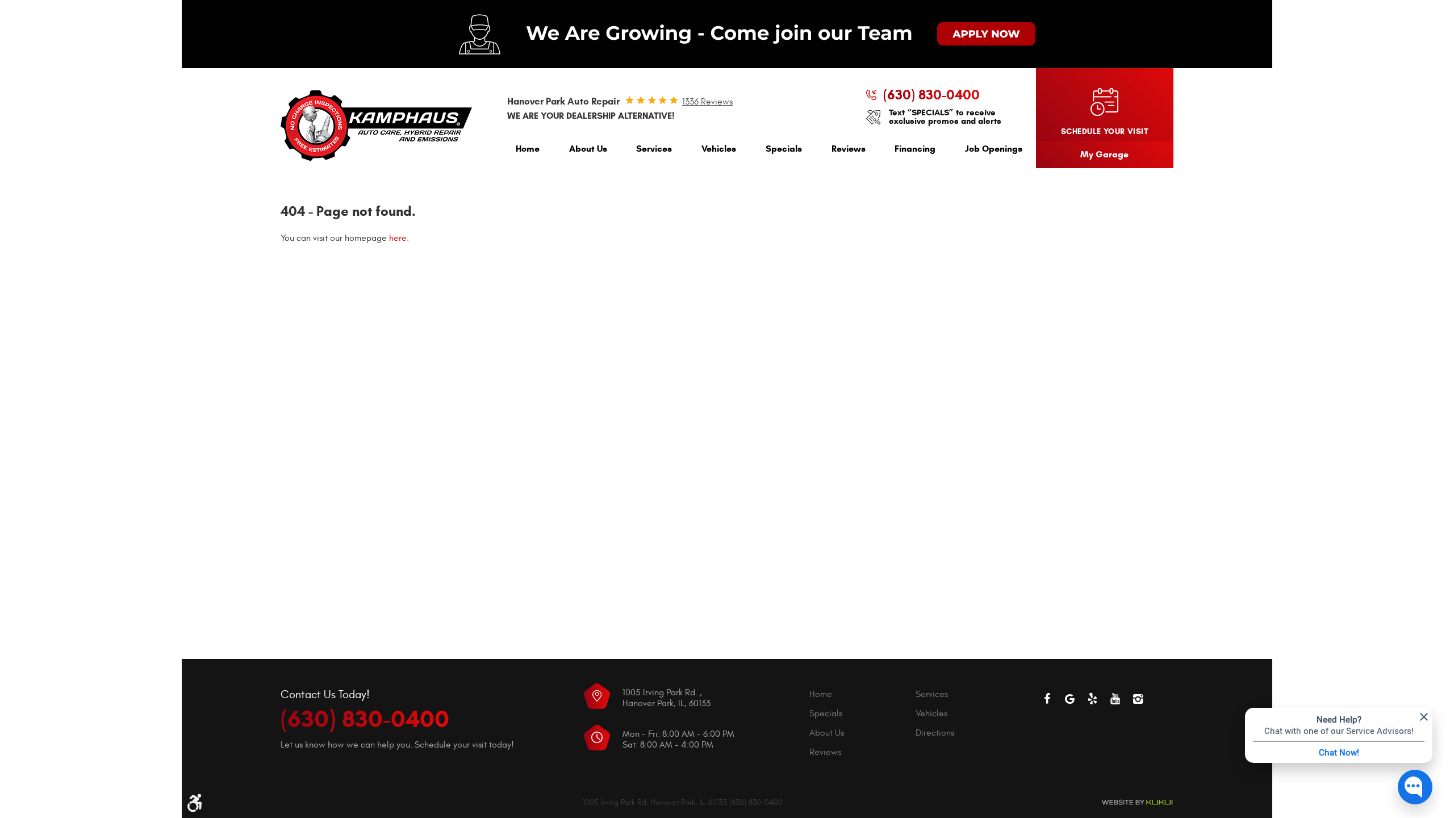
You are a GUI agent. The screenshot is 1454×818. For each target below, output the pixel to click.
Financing (915, 148)
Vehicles (718, 148)
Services (654, 148)
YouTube (1115, 698)
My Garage (1104, 154)
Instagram (1138, 698)
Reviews (849, 148)
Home (528, 148)
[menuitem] (528, 151)
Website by (1137, 802)
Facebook (1047, 698)
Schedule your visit (1104, 131)
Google (1070, 698)
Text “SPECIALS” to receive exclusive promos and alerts (945, 117)
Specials (784, 148)
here (398, 238)
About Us (588, 148)
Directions (935, 733)
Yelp (1092, 698)
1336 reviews (707, 102)
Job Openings (993, 148)
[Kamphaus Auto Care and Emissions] (376, 126)
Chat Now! (1339, 752)
